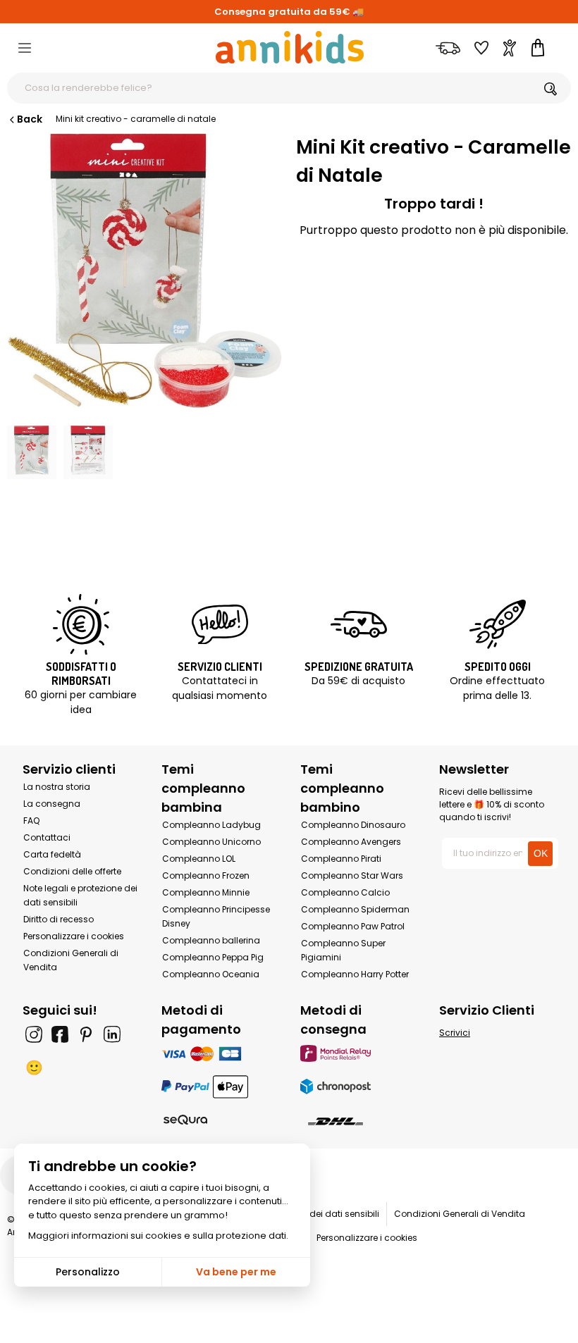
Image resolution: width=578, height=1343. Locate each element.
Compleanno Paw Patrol (353, 926)
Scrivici (454, 1033)
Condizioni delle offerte (72, 871)
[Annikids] (290, 47)
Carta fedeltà (52, 854)
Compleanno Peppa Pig (213, 957)
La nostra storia (56, 787)
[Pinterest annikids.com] (86, 1034)
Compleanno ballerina (211, 940)
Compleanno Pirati (341, 859)
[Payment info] (219, 1053)
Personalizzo (88, 1272)
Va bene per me (236, 1272)
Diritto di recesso (58, 919)
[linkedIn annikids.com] (112, 1034)
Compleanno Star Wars (352, 875)
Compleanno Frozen (206, 875)
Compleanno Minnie (206, 892)
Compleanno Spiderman (355, 909)
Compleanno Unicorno (211, 842)
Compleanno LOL (198, 859)
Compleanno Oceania (210, 974)
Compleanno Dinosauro (353, 825)
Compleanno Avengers (351, 842)
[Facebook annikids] (60, 1034)
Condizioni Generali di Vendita (459, 1214)
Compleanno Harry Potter (355, 974)
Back (29, 119)
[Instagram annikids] (34, 1034)
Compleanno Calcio (345, 892)
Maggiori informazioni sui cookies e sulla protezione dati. (158, 1235)
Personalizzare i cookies (73, 936)
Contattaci (46, 837)
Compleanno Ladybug (211, 825)
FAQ (31, 821)
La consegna (51, 804)
